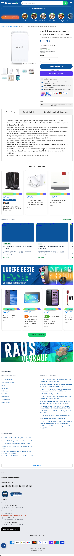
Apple (4, 320)
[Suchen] (65, 3)
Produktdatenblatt (35, 316)
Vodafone (5, 213)
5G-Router (4, 388)
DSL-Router (5, 391)
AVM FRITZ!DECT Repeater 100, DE (50, 394)
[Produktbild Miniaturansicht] (4, 71)
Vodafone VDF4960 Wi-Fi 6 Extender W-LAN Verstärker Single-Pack (12, 208)
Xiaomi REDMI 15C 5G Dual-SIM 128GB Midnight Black (51, 321)
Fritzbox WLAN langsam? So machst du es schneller (17, 441)
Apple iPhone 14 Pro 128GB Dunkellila (9, 317)
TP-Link (29, 207)
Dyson (66, 322)
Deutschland (36, 535)
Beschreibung (10, 112)
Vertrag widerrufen (10, 529)
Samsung (26, 326)
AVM (51, 205)
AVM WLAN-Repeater (8, 382)
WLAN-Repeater (12, 26)
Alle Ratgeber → (67, 219)
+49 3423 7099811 (10, 522)
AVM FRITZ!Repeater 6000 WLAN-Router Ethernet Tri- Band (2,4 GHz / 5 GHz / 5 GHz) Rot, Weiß (55, 402)
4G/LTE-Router (5, 399)
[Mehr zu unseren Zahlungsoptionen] (58, 79)
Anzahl (42, 55)
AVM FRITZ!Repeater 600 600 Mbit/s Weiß (58, 201)
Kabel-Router (5, 397)
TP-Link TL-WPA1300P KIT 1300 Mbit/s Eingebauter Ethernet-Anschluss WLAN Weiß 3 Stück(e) (55, 390)
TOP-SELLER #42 (10, 200)
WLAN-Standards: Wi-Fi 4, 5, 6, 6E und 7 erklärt (16, 438)
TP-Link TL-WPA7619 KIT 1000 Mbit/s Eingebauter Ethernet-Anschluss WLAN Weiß (55, 381)
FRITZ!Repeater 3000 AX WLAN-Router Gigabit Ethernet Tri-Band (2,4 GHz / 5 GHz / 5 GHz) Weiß (55, 407)
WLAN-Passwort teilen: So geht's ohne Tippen (15, 444)
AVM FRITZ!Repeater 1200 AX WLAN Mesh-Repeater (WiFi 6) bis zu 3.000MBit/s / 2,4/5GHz (56, 385)
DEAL (6, 203)
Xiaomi (46, 326)
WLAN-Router (5, 394)
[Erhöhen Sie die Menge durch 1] (56, 59)
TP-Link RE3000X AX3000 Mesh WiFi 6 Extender (54, 416)
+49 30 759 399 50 (10, 505)
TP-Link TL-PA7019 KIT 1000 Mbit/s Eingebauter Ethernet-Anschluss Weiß (35, 202)
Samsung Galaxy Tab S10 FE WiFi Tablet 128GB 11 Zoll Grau (30, 321)
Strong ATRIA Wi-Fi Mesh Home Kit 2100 (52, 418)
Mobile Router (5, 402)
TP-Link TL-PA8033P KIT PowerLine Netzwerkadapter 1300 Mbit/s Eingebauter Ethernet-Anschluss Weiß (56, 422)
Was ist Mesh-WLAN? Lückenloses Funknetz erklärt (17, 456)
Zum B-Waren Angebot (37, 334)
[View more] (37, 275)
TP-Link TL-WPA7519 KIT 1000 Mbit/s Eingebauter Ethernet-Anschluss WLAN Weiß (55, 398)
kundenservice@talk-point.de (11, 510)
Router (3, 385)
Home (3, 26)
